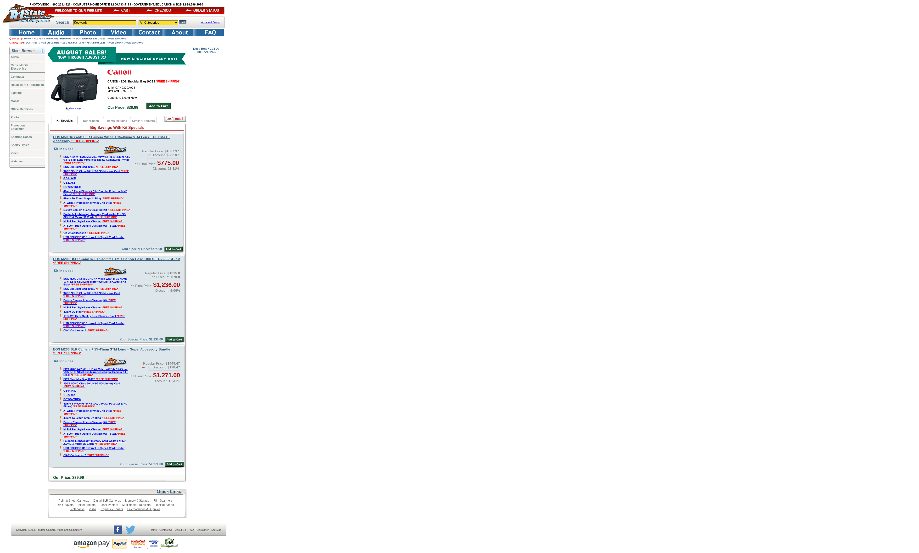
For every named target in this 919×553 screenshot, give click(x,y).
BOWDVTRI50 (72, 187)
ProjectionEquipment (18, 127)
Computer (17, 76)
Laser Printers (109, 505)
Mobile (15, 101)
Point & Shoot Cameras (74, 500)
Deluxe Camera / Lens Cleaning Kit (96, 209)
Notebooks (77, 509)
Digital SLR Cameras (107, 500)
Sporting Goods (21, 137)
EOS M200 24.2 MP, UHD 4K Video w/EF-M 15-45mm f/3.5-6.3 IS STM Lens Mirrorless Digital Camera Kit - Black (95, 281)
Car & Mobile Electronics (19, 67)
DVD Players (65, 505)
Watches (17, 161)
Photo (27, 38)
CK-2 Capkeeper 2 (86, 232)
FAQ (191, 529)
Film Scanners (163, 500)
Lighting (16, 93)
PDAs (92, 509)
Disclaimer (202, 529)
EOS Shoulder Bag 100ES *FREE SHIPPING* (101, 38)
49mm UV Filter (84, 311)
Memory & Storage (137, 500)
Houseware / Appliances (27, 85)
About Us (180, 529)
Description (91, 121)
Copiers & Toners (112, 509)
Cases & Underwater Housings (53, 38)
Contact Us (166, 529)
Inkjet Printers (86, 505)
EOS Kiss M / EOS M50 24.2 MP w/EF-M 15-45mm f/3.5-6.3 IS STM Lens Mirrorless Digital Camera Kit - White (97, 159)
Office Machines (22, 109)
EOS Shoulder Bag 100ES (90, 166)
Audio (15, 57)
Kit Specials (64, 120)
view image (75, 108)
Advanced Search (210, 22)
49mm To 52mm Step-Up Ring (93, 198)
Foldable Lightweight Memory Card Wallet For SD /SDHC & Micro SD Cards (94, 216)
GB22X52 (69, 182)
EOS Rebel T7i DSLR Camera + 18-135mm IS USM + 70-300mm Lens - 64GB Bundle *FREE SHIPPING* (85, 42)
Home (153, 529)
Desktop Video (164, 505)
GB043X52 (69, 178)
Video (14, 153)
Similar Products (143, 121)
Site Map (216, 529)
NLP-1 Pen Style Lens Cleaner (93, 221)
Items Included (117, 121)
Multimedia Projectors (136, 505)
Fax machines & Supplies (143, 509)
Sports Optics (20, 145)
